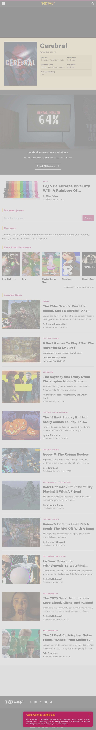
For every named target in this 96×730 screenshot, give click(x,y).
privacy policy (60, 722)
